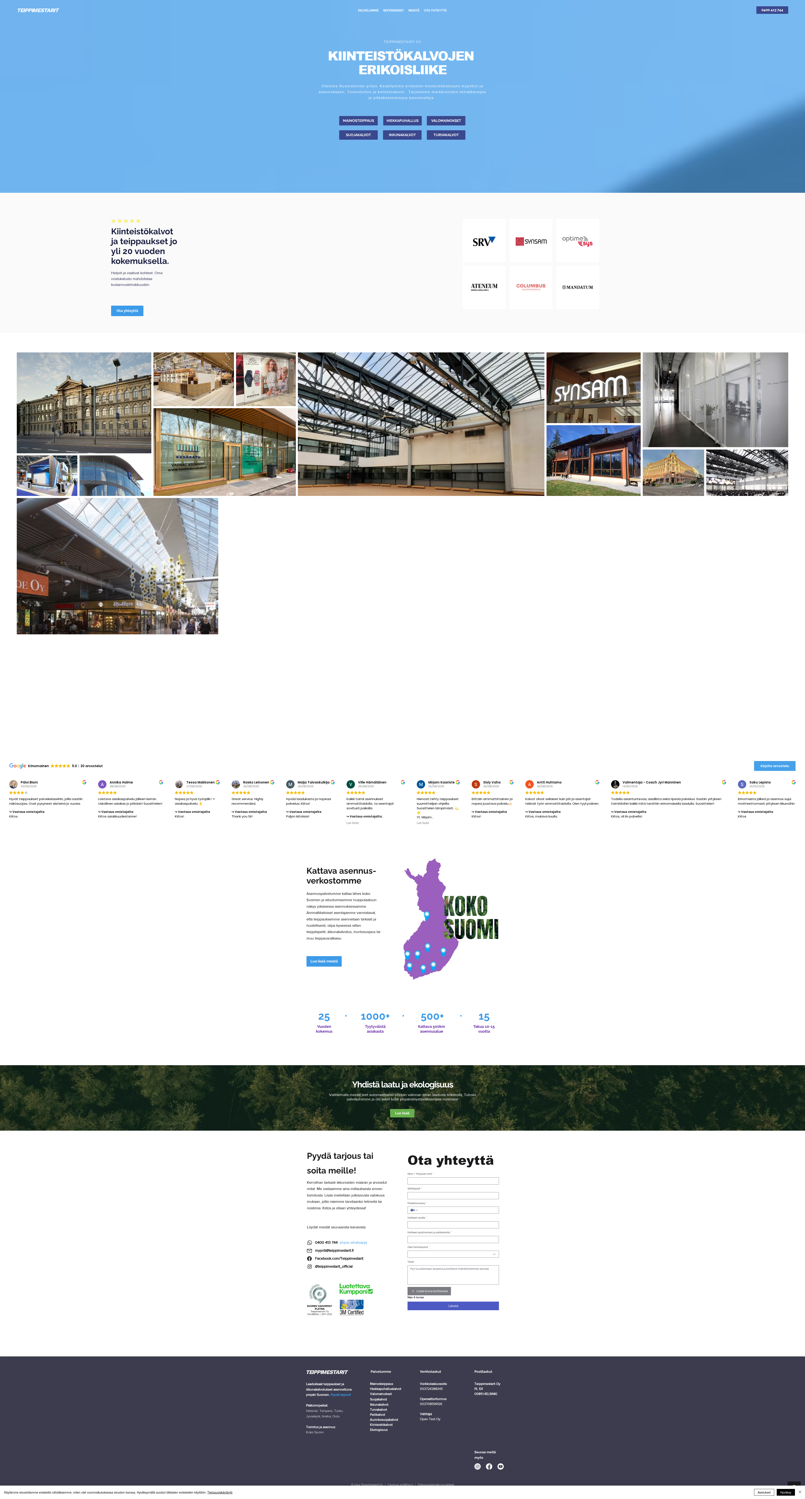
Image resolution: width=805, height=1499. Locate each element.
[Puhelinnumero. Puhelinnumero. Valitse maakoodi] (414, 1210)
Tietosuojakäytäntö (219, 1492)
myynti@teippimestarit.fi (334, 1250)
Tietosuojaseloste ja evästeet (435, 1484)
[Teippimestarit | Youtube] (500, 1466)
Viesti (411, 1261)
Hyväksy (785, 1492)
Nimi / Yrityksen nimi (421, 1173)
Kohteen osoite (417, 1217)
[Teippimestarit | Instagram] (477, 1466)
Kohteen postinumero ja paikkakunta (430, 1232)
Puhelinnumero (417, 1203)
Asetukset (764, 1492)
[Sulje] (799, 1492)
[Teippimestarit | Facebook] (489, 1466)
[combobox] (453, 1254)
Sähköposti (415, 1188)
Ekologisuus (379, 1429)
